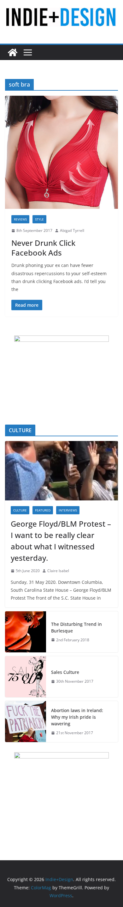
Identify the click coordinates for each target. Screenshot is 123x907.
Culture (20, 510)
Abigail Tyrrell (72, 230)
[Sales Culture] (25, 676)
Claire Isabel (58, 570)
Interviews (68, 510)
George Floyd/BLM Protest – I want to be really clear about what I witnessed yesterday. (61, 540)
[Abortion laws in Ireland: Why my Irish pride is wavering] (25, 721)
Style (39, 219)
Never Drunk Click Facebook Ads (43, 248)
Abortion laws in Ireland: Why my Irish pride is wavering (77, 717)
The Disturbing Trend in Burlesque (76, 627)
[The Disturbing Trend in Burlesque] (25, 631)
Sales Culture (65, 672)
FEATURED (42, 510)
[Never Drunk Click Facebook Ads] (61, 152)
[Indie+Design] (12, 52)
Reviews (20, 219)
